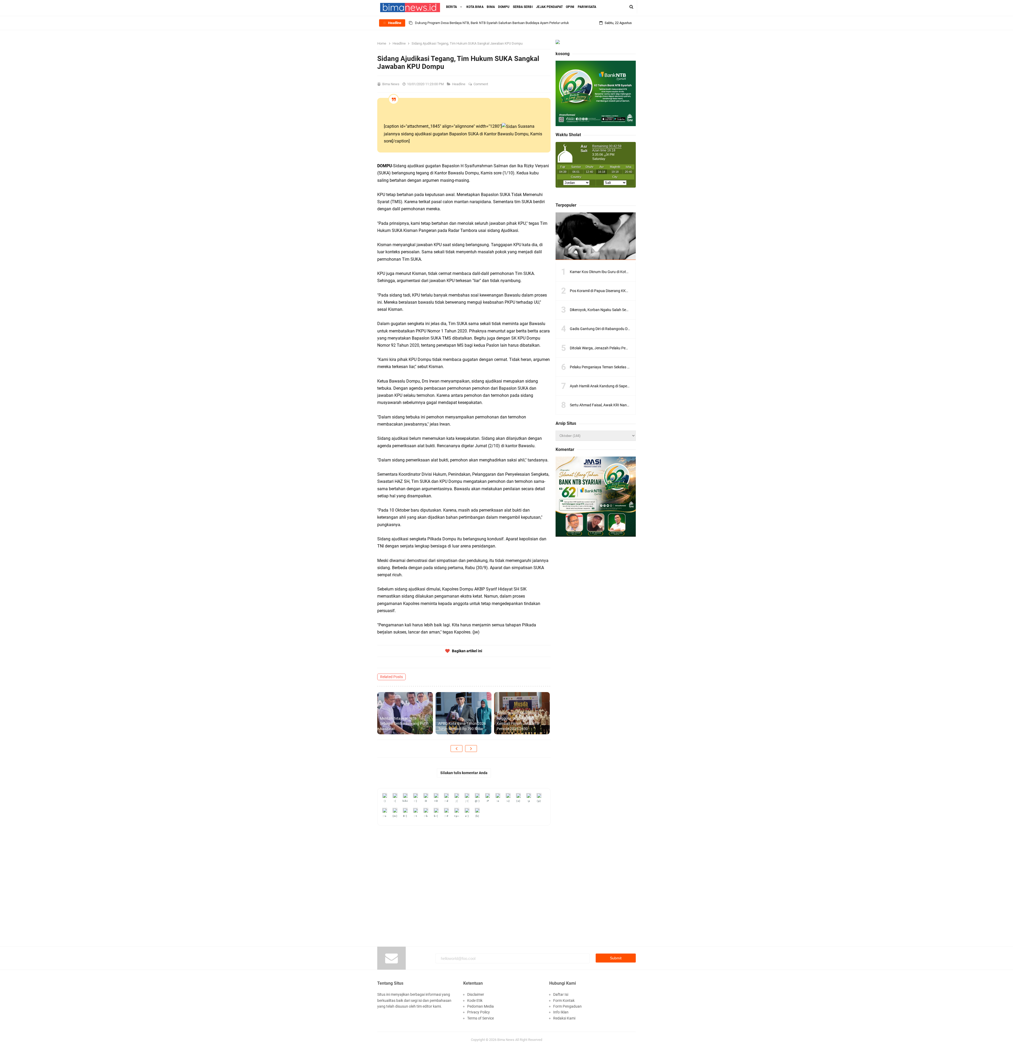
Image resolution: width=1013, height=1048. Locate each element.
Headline (459, 84)
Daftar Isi (560, 994)
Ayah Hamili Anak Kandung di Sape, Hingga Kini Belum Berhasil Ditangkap (630, 386)
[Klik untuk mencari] (631, 7)
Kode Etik (474, 1000)
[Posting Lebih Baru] (456, 748)
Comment (481, 84)
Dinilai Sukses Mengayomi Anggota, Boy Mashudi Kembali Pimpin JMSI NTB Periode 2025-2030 (518, 721)
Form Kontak (564, 1000)
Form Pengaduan (567, 1006)
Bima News (505, 1040)
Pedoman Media (480, 1006)
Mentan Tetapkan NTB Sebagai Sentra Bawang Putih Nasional (404, 723)
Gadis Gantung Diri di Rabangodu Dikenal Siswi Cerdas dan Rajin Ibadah (628, 329)
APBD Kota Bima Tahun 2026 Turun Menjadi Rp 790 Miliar (462, 726)
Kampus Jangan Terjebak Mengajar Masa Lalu (449, 23)
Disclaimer (475, 994)
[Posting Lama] (471, 748)
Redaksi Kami (564, 1018)
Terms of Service (480, 1018)
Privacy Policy (478, 1012)
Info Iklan (560, 1012)
